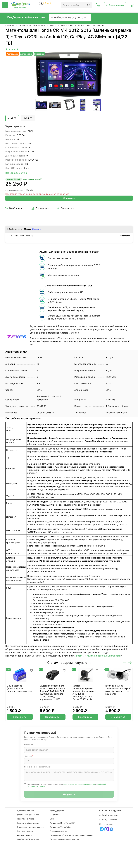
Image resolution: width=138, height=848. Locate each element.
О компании (55, 815)
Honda (53, 25)
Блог (52, 819)
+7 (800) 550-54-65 (108, 815)
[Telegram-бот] (101, 829)
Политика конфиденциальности (64, 839)
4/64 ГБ (28, 118)
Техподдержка (57, 810)
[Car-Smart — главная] (20, 4)
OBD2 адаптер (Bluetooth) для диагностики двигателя (19, 688)
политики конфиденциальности (82, 784)
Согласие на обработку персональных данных (71, 835)
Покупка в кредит (25, 831)
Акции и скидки (24, 835)
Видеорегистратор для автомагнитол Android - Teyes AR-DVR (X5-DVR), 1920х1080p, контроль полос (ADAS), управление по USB (52, 692)
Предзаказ (69, 198)
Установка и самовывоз (28, 815)
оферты (66, 784)
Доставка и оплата (25, 810)
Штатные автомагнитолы (32, 25)
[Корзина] (98, 5)
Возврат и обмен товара (28, 823)
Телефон (28, 756)
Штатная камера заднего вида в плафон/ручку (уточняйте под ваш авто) (118, 689)
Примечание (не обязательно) (37, 767)
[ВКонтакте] (111, 829)
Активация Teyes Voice (60, 827)
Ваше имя (28, 745)
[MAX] (106, 829)
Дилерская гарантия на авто (30, 827)
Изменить (36, 229)
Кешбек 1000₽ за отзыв (28, 839)
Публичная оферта (58, 831)
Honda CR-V (67, 25)
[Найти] (88, 5)
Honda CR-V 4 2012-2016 (90, 25)
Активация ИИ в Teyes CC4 (62, 823)
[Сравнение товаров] (132, 5)
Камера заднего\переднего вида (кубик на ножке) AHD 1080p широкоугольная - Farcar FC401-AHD (85, 692)
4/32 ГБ (12, 118)
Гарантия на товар (25, 819)
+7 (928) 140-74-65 (108, 819)
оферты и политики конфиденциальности (98, 655)
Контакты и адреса (110, 810)
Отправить (69, 794)
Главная (9, 25)
